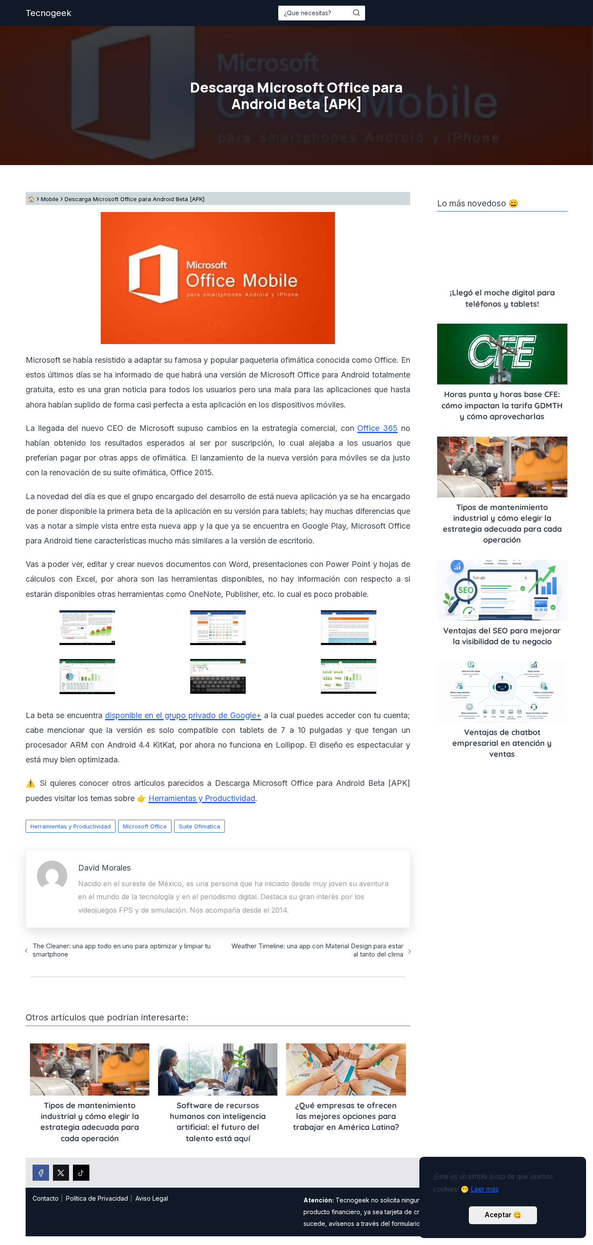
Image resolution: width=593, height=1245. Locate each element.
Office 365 (377, 428)
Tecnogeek (48, 13)
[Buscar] (356, 13)
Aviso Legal (151, 1198)
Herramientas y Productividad (70, 826)
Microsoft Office (145, 826)
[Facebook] (41, 1173)
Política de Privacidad (97, 1198)
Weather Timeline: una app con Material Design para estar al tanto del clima (317, 950)
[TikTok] (81, 1173)
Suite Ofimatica (199, 826)
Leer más (485, 1189)
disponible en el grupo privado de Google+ (183, 715)
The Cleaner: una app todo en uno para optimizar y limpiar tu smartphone (122, 950)
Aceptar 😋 (502, 1215)
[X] (61, 1173)
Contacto (46, 1198)
